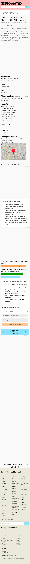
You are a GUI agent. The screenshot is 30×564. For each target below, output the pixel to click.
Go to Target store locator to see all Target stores (13, 266)
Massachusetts (15, 483)
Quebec (23, 487)
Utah (22, 499)
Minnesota (13, 488)
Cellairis (18, 535)
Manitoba (13, 480)
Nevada (13, 496)
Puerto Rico (24, 486)
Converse (3, 538)
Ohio (12, 514)
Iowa (2, 513)
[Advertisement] (15, 58)
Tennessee (24, 496)
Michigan (13, 486)
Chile (2, 491)
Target (16, 204)
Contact (3, 551)
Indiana (3, 512)
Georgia (3, 505)
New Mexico (14, 503)
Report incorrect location (6, 80)
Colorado (3, 494)
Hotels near (15, 332)
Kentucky (13, 475)
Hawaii (3, 507)
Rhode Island (24, 489)
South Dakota (24, 494)
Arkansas (3, 483)
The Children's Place (20, 531)
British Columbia (3, 487)
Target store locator (13, 40)
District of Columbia (4, 502)
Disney (3, 535)
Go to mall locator (10, 277)
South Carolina (25, 492)
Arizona (3, 481)
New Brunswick (15, 498)
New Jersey (14, 501)
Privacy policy (4, 552)
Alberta (3, 478)
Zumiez (18, 541)
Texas (22, 497)
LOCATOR (14, 465)
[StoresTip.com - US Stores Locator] (11, 3)
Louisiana (13, 476)
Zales (18, 538)
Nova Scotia (14, 512)
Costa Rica (4, 497)
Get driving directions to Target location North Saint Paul (13, 139)
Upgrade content (5, 554)
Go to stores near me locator (11, 274)
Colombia (3, 492)
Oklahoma (23, 475)
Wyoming (23, 509)
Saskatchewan (24, 491)
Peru (22, 481)
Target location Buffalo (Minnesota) (16, 222)
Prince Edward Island (24, 484)
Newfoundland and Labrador (15, 507)
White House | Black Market (7, 541)
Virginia (23, 502)
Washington (24, 504)
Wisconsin (23, 507)
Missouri (13, 491)
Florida (3, 503)
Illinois (3, 510)
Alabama (3, 475)
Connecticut (4, 496)
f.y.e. (3, 544)
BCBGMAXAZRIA (4, 531)
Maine (12, 478)
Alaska (3, 476)
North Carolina (15, 509)
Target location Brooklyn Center (16, 212)
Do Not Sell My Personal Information (9, 555)
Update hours (4, 120)
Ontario (23, 476)
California (4, 489)
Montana (13, 493)
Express (18, 544)
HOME (4, 465)
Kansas (3, 515)
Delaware (3, 499)
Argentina (3, 480)
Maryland (13, 481)
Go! (27, 6)
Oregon (23, 478)
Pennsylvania (24, 480)
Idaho (2, 508)
